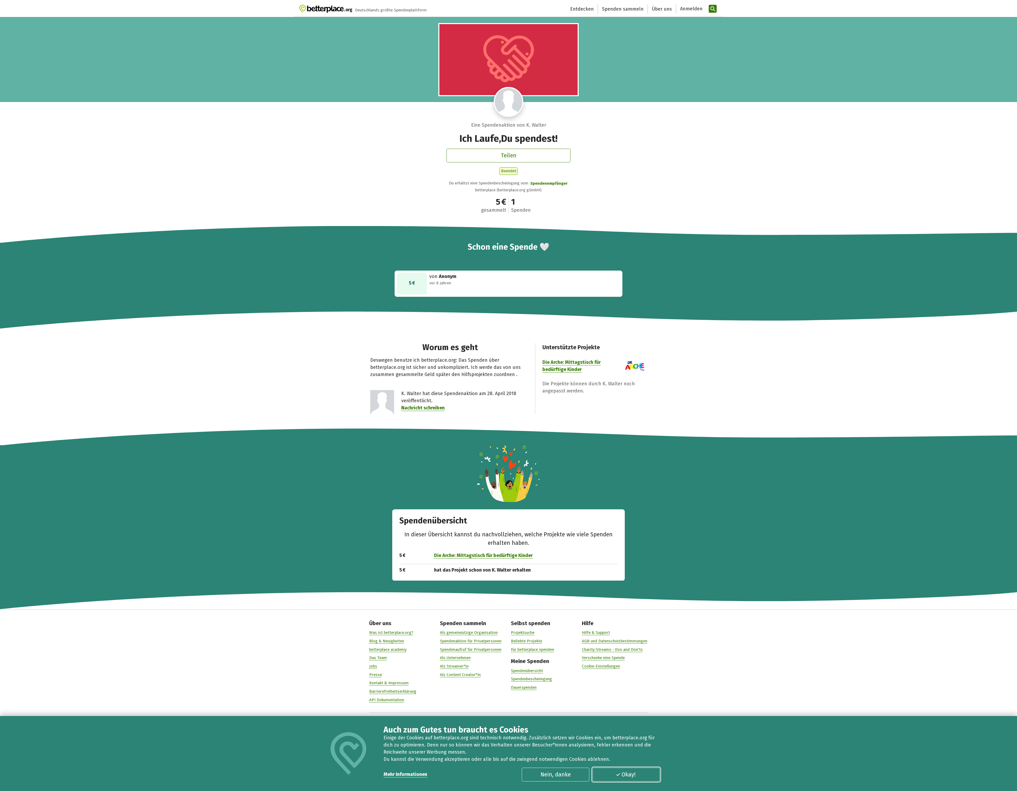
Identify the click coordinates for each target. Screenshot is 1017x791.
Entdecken (582, 9)
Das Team (378, 657)
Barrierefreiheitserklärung (392, 691)
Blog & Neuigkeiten (386, 641)
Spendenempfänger (549, 183)
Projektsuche (522, 632)
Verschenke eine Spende (603, 657)
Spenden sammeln (623, 9)
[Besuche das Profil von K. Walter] (509, 102)
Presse (375, 674)
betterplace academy (388, 649)
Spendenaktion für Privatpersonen (470, 641)
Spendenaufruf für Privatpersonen (470, 649)
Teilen (508, 155)
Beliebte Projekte (526, 641)
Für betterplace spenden (532, 649)
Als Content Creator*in (460, 674)
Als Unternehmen (455, 657)
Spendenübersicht (527, 670)
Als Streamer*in (454, 666)
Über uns (662, 9)
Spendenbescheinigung (531, 679)
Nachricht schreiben (423, 408)
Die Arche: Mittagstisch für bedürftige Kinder (483, 555)
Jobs (373, 666)
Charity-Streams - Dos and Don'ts (612, 649)
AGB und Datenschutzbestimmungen (614, 641)
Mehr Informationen (405, 774)
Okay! (629, 774)
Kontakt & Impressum (389, 682)
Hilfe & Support (596, 632)
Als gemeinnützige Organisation (469, 632)
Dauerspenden (524, 687)
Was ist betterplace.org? (391, 632)
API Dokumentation (386, 699)
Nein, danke (556, 774)
